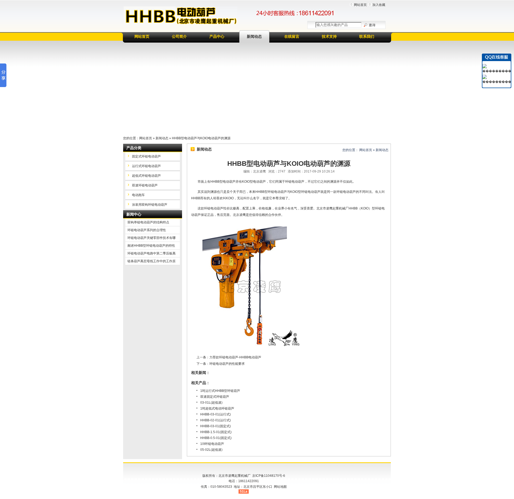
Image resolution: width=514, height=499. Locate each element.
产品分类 (133, 148)
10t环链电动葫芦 (212, 444)
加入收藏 (378, 5)
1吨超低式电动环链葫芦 (217, 408)
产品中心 (216, 36)
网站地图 (280, 487)
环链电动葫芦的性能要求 (227, 364)
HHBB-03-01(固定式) (215, 426)
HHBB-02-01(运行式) (215, 420)
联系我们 (366, 36)
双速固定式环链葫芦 (214, 397)
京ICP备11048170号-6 (268, 476)
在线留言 (291, 36)
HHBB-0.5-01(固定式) (216, 438)
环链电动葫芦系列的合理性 (146, 230)
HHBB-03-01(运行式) (215, 414)
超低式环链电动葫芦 (146, 176)
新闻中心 (133, 214)
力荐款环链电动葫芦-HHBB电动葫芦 (235, 357)
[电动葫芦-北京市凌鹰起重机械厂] (180, 15)
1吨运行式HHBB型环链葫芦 (220, 391)
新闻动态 (254, 36)
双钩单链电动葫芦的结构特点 (148, 222)
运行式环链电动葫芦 (146, 166)
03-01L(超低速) (211, 402)
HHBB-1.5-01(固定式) (216, 432)
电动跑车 (138, 195)
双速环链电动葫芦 (145, 185)
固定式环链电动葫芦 (146, 156)
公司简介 (179, 36)
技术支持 (329, 36)
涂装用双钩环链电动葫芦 (149, 205)
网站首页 (360, 5)
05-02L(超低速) (211, 450)
